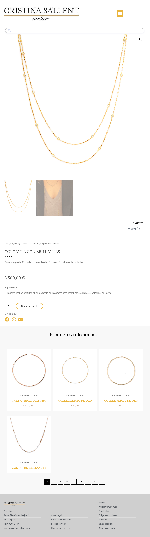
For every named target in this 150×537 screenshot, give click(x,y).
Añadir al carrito (29, 306)
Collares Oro (34, 243)
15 (80, 481)
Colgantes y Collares (18, 243)
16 (87, 481)
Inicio (7, 243)
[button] (120, 13)
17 (95, 481)
